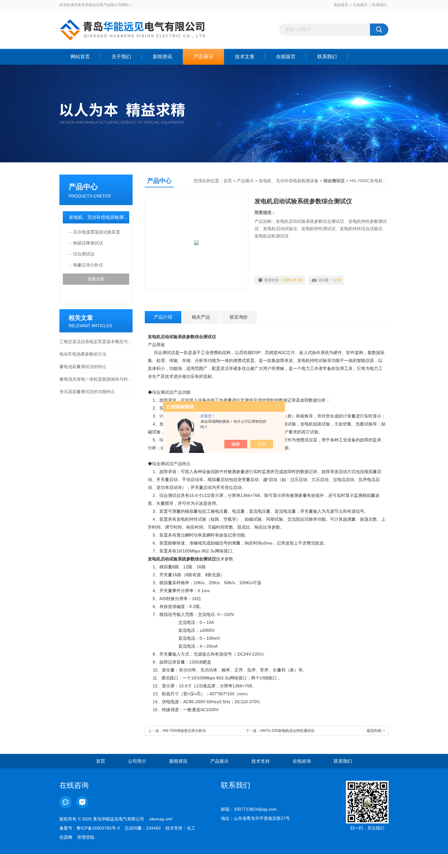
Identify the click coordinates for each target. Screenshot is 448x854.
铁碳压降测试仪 (88, 243)
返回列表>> (376, 731)
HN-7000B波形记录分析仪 (184, 731)
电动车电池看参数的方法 (82, 354)
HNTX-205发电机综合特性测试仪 (287, 731)
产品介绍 (163, 317)
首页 (227, 180)
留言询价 (238, 317)
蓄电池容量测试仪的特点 (82, 366)
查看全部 (96, 279)
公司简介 (137, 761)
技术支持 (260, 761)
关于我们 (121, 56)
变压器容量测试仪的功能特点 (87, 391)
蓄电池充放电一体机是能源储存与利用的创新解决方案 (96, 379)
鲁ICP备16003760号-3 (98, 828)
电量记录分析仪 (88, 264)
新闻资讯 (162, 56)
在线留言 (360, 5)
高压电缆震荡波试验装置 (96, 232)
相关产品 (201, 317)
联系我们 (379, 5)
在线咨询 (302, 761)
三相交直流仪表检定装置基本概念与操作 (96, 341)
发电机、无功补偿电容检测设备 (99, 217)
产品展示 (203, 56)
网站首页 (80, 56)
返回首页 (341, 5)
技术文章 (244, 56)
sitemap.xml (160, 818)
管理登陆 (85, 837)
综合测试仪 (83, 253)
